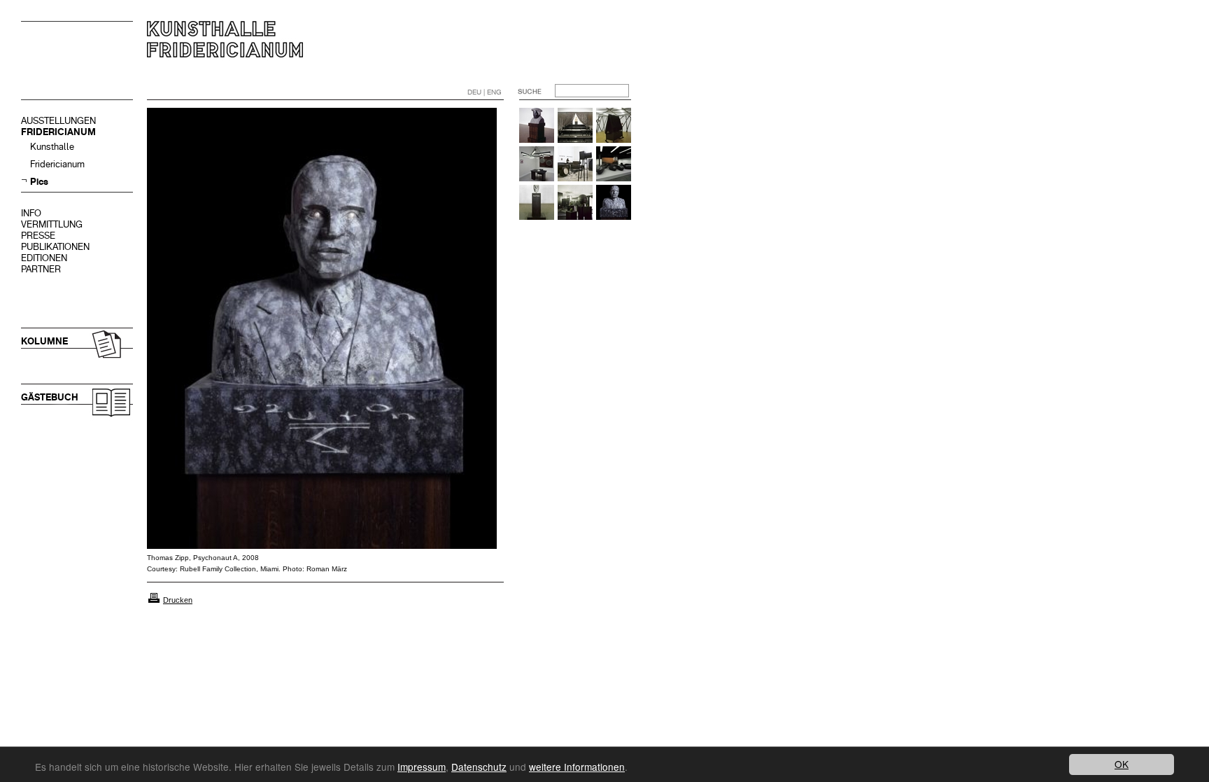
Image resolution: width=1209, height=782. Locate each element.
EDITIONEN (44, 258)
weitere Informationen (577, 767)
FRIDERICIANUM (58, 132)
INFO (31, 213)
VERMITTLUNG (52, 224)
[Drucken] (154, 600)
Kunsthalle (52, 146)
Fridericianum (57, 164)
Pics (39, 181)
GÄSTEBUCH (49, 397)
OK (1122, 764)
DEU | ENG (484, 92)
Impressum (421, 767)
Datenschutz (479, 767)
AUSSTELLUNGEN (58, 121)
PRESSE (38, 235)
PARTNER (41, 269)
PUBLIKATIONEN (55, 247)
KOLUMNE (44, 341)
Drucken (177, 600)
